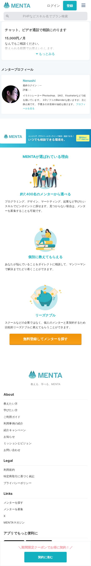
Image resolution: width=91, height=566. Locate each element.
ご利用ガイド (12, 416)
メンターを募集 (13, 509)
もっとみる (46, 54)
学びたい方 (11, 410)
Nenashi (29, 81)
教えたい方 (11, 403)
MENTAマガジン (14, 522)
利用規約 (9, 469)
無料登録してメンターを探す (45, 339)
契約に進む (45, 557)
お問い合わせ (12, 450)
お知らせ (9, 436)
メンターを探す (13, 502)
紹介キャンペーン (15, 430)
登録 (70, 6)
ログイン (53, 6)
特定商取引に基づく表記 (19, 476)
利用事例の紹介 (13, 423)
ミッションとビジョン (18, 443)
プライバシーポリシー (18, 483)
